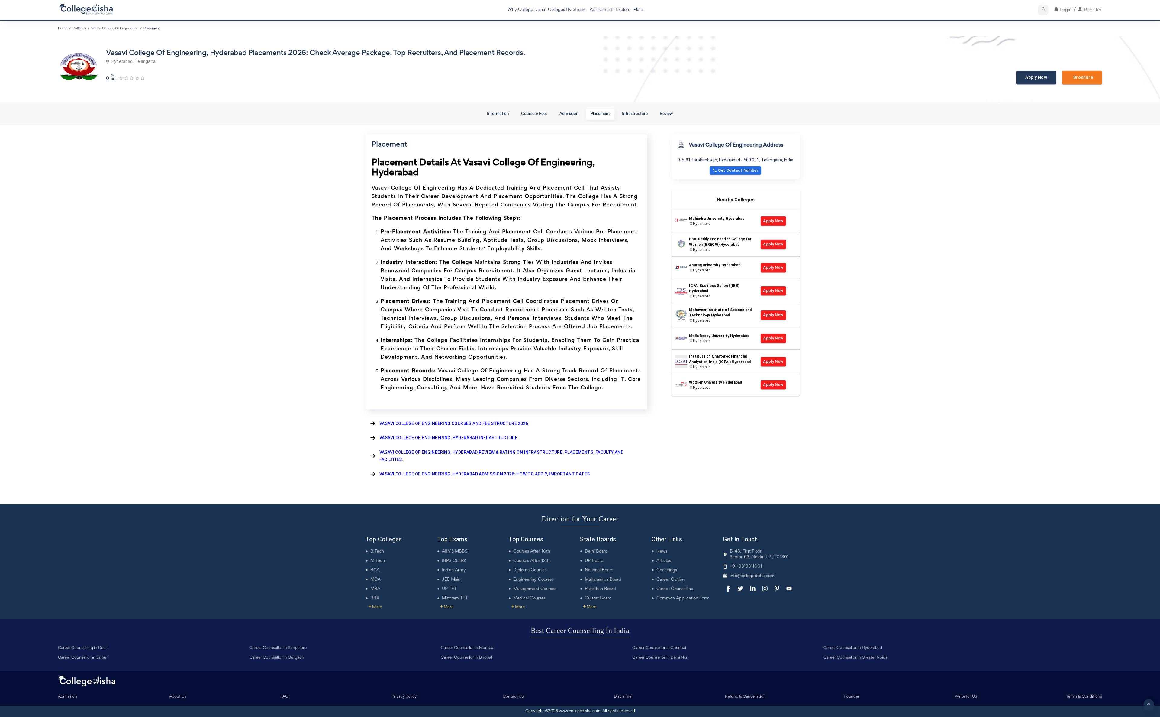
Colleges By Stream (567, 10)
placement (151, 28)
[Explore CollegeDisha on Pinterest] (777, 588)
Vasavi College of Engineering (114, 28)
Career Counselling (675, 589)
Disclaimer (623, 697)
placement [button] (600, 114)
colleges (79, 28)
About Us (177, 697)
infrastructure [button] (635, 114)
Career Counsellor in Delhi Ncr (660, 658)
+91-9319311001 (746, 567)
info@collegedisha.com (752, 576)
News (661, 551)
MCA (375, 580)
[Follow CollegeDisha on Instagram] (764, 588)
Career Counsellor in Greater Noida (855, 658)
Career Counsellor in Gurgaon (277, 658)
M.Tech (377, 561)
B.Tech (377, 551)
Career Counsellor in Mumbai (467, 648)
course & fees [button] (534, 114)
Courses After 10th (531, 551)
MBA (375, 589)
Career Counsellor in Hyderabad (852, 648)
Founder (851, 697)
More (375, 607)
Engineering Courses (533, 580)
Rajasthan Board (600, 589)
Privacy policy (404, 697)
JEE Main (451, 580)
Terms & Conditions (1084, 697)
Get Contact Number (738, 170)
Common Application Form (683, 598)
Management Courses (534, 589)
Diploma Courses (529, 570)
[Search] (1043, 10)
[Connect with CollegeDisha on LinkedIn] (752, 588)
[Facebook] (728, 588)
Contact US (513, 697)
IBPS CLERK (454, 561)
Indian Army (454, 570)
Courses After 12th (531, 561)
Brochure (1082, 77)
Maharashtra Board (603, 580)
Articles (663, 561)
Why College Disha (526, 10)
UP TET (449, 589)
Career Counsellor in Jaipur (83, 658)
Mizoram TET (455, 598)
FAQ (284, 697)
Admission (67, 697)
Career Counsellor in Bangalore (278, 648)
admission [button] (568, 114)
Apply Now (1036, 77)
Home (62, 28)
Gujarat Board (598, 598)
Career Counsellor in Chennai (659, 648)
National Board (599, 570)
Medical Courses (529, 598)
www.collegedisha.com (580, 711)
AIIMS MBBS (454, 551)
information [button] (498, 114)
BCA (375, 570)
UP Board (594, 561)
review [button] (666, 114)
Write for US (966, 697)
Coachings (666, 570)
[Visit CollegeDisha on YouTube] (789, 588)
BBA (374, 598)
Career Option (670, 580)
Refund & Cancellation (745, 697)
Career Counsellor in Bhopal (466, 658)
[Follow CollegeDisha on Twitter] (740, 588)
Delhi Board (596, 551)
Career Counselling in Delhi (83, 648)
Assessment (601, 10)
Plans (638, 10)
